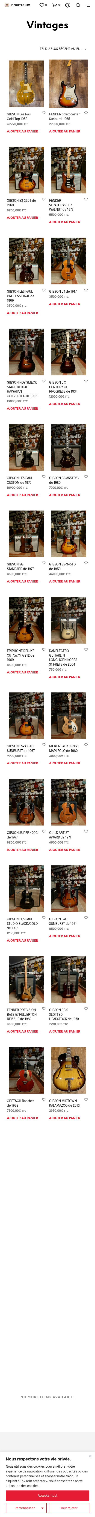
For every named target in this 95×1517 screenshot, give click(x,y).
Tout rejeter (68, 1508)
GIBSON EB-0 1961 (20, 1274)
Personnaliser (25, 1508)
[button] (43, 5)
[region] (47, 1484)
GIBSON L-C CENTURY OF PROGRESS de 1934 (63, 386)
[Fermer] (90, 1456)
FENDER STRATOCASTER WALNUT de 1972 (61, 204)
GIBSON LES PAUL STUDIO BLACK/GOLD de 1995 (22, 923)
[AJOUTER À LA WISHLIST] (44, 113)
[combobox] (64, 49)
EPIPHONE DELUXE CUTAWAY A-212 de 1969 (20, 655)
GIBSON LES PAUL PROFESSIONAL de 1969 (20, 295)
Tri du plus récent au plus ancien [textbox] (64, 49)
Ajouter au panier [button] (22, 131)
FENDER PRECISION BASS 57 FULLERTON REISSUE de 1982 (22, 1014)
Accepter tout (47, 1495)
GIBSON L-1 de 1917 (63, 291)
